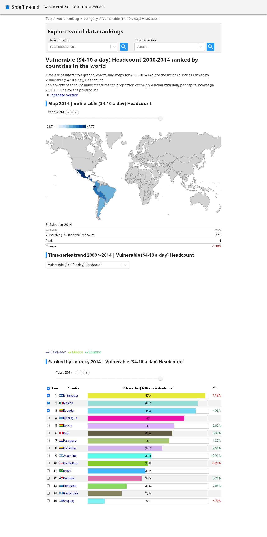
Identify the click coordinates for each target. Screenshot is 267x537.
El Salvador (70, 395)
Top (49, 18)
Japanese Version (64, 95)
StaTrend (26, 7)
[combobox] (50, 46)
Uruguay (68, 501)
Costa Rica (70, 463)
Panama (69, 478)
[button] (68, 112)
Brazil (67, 470)
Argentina (70, 455)
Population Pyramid (89, 7)
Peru (66, 433)
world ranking (67, 18)
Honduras (69, 485)
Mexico (68, 403)
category (91, 18)
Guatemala (70, 493)
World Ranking (57, 7)
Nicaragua (70, 418)
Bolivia (67, 425)
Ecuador (68, 410)
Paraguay (69, 440)
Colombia (69, 448)
